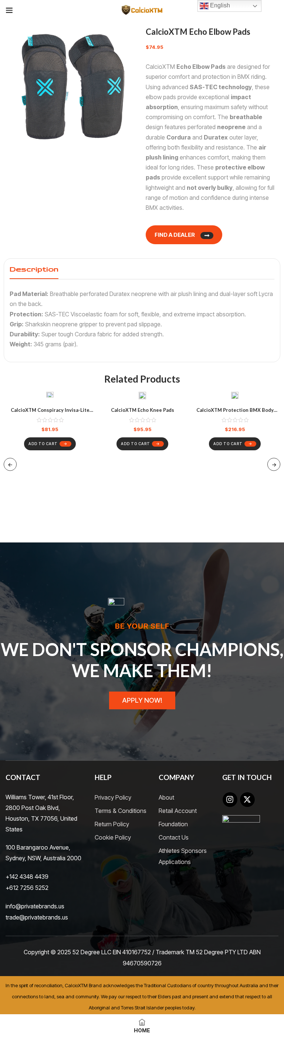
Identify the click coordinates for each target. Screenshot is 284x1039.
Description (34, 269)
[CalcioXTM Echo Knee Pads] (142, 397)
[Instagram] (230, 799)
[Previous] (10, 464)
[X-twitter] (247, 799)
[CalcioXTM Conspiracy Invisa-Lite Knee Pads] (50, 397)
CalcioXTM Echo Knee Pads (142, 410)
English (219, 5)
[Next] (273, 464)
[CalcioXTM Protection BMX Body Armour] (234, 397)
